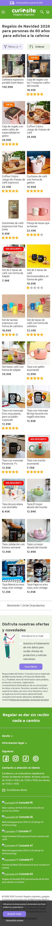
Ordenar (39, 46)
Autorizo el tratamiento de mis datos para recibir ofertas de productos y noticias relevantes (36, 651)
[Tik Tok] (26, 758)
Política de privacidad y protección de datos (29, 700)
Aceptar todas (14, 914)
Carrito (47, 12)
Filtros (13, 46)
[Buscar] (42, 12)
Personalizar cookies (14, 920)
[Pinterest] (35, 758)
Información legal (13, 742)
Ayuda (6, 735)
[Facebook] (5, 758)
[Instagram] (15, 758)
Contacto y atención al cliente (21, 767)
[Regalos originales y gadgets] (24, 10)
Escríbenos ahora (17, 789)
